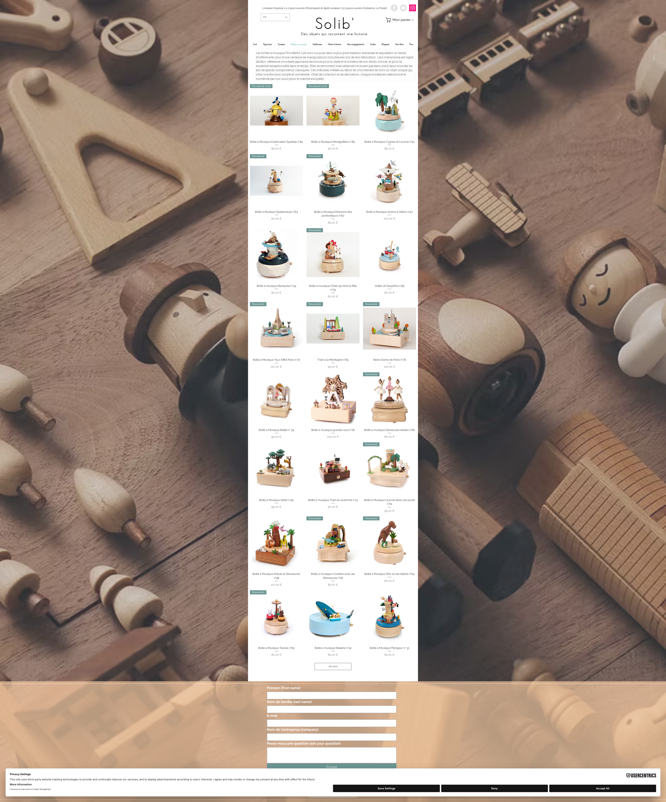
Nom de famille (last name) (289, 702)
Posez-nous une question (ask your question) (304, 743)
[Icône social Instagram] (412, 8)
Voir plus (333, 666)
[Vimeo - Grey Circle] (403, 8)
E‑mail (272, 716)
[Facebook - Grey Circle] (394, 8)
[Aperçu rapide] (389, 110)
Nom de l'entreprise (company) (292, 729)
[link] (401, 19)
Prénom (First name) (283, 688)
